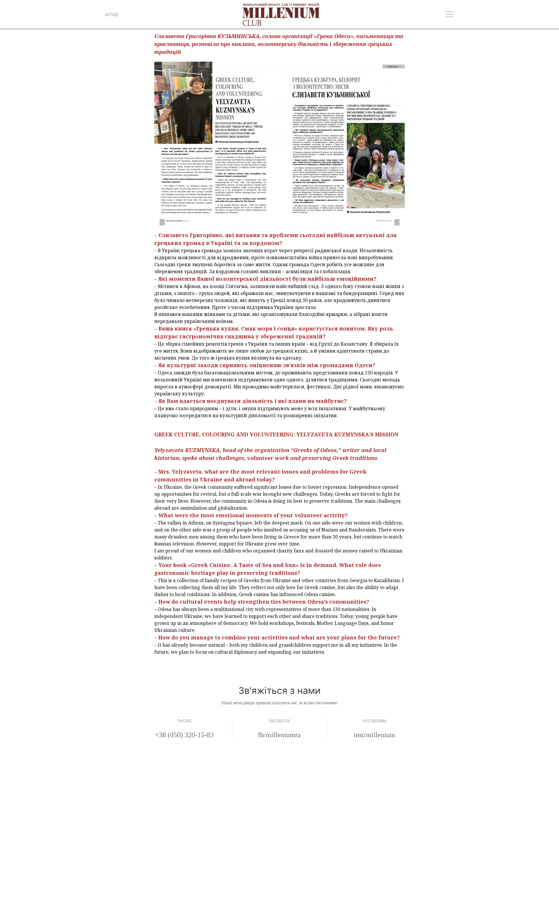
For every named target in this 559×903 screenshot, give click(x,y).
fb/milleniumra (279, 735)
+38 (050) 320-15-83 (184, 735)
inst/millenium (374, 735)
